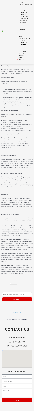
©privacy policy (17, 312)
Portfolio (22, 51)
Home (20, 36)
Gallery (21, 55)
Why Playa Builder (26, 4)
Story (23, 10)
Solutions (24, 49)
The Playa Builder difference (24, 14)
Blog (20, 57)
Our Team (22, 53)
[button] (24, 33)
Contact (23, 29)
